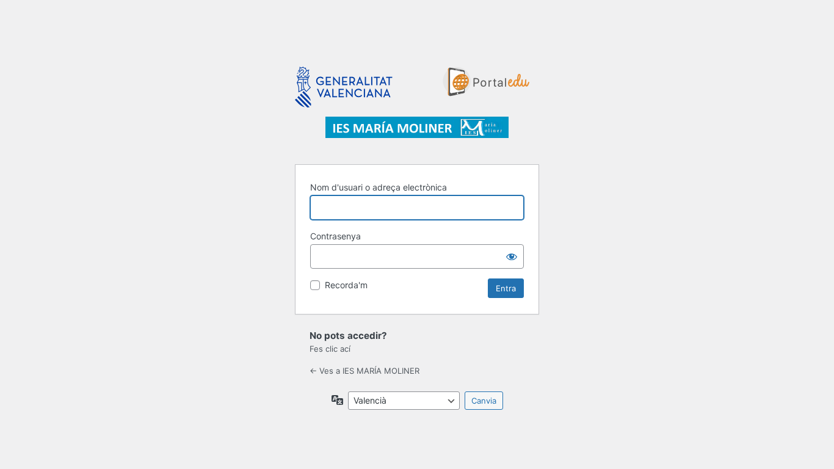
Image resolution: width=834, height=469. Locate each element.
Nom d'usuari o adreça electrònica (378, 187)
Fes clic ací (330, 349)
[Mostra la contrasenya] (511, 256)
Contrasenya (335, 236)
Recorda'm (346, 285)
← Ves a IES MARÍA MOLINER (364, 371)
